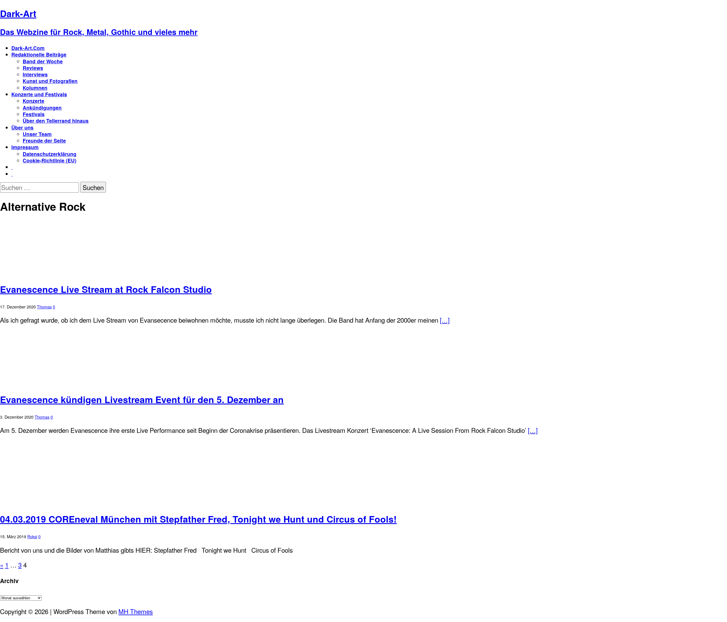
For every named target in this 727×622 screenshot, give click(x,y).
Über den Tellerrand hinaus (56, 120)
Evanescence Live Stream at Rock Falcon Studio (106, 289)
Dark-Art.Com (28, 47)
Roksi (32, 536)
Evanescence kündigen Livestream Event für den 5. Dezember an (142, 399)
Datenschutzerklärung (49, 153)
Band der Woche (43, 61)
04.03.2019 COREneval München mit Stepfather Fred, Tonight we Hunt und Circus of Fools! (198, 518)
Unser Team (37, 133)
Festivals (34, 114)
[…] (445, 319)
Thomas (44, 307)
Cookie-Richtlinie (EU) (49, 160)
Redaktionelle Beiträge (38, 54)
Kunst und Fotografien (50, 80)
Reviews (33, 67)
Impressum (25, 147)
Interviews (35, 74)
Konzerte (33, 100)
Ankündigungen (42, 107)
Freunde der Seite (44, 140)
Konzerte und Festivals (39, 94)
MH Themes (135, 611)
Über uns (22, 127)
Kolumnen (35, 87)
